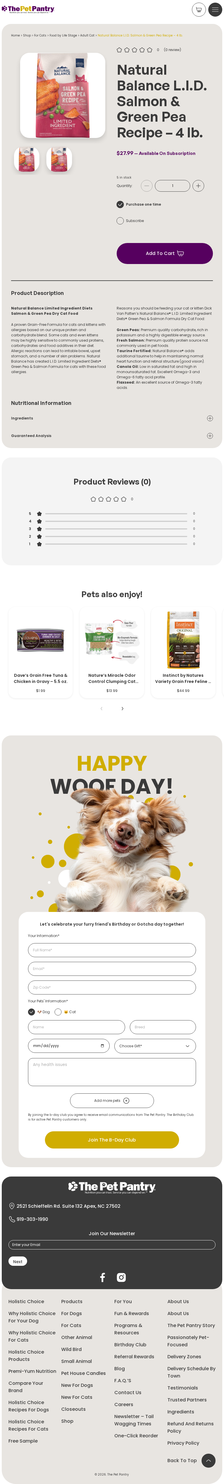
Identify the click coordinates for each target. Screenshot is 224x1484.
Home (15, 35)
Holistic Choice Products (26, 1356)
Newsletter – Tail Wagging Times (134, 1420)
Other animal (76, 1337)
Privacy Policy (183, 1443)
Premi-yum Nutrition (32, 1371)
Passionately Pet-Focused (188, 1341)
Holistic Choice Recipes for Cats (28, 1425)
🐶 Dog (43, 1011)
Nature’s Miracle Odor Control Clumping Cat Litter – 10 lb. (112, 678)
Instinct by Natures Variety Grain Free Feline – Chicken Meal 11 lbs (183, 678)
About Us (178, 1301)
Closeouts (73, 1409)
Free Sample (23, 1441)
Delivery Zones (184, 1356)
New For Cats (76, 1397)
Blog (119, 1368)
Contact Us (127, 1392)
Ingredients (180, 1411)
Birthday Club (130, 1344)
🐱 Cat (70, 1011)
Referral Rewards (134, 1356)
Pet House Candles (83, 1373)
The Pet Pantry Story (191, 1325)
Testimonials (182, 1388)
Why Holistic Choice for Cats (31, 1336)
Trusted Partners (187, 1399)
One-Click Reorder (136, 1435)
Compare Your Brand (25, 1387)
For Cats (40, 35)
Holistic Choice (26, 1301)
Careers (123, 1404)
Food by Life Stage (63, 35)
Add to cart (160, 253)
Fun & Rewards (131, 1313)
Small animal (76, 1361)
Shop (27, 35)
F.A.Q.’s (122, 1380)
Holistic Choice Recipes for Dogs (28, 1406)
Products (72, 1301)
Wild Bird (71, 1349)
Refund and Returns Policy (190, 1427)
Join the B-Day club (112, 1140)
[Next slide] (122, 708)
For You (123, 1301)
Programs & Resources (128, 1329)
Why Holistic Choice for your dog (31, 1317)
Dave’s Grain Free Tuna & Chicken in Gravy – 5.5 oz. (41, 678)
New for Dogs (77, 1385)
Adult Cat (87, 35)
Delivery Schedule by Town (191, 1372)
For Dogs (71, 1313)
